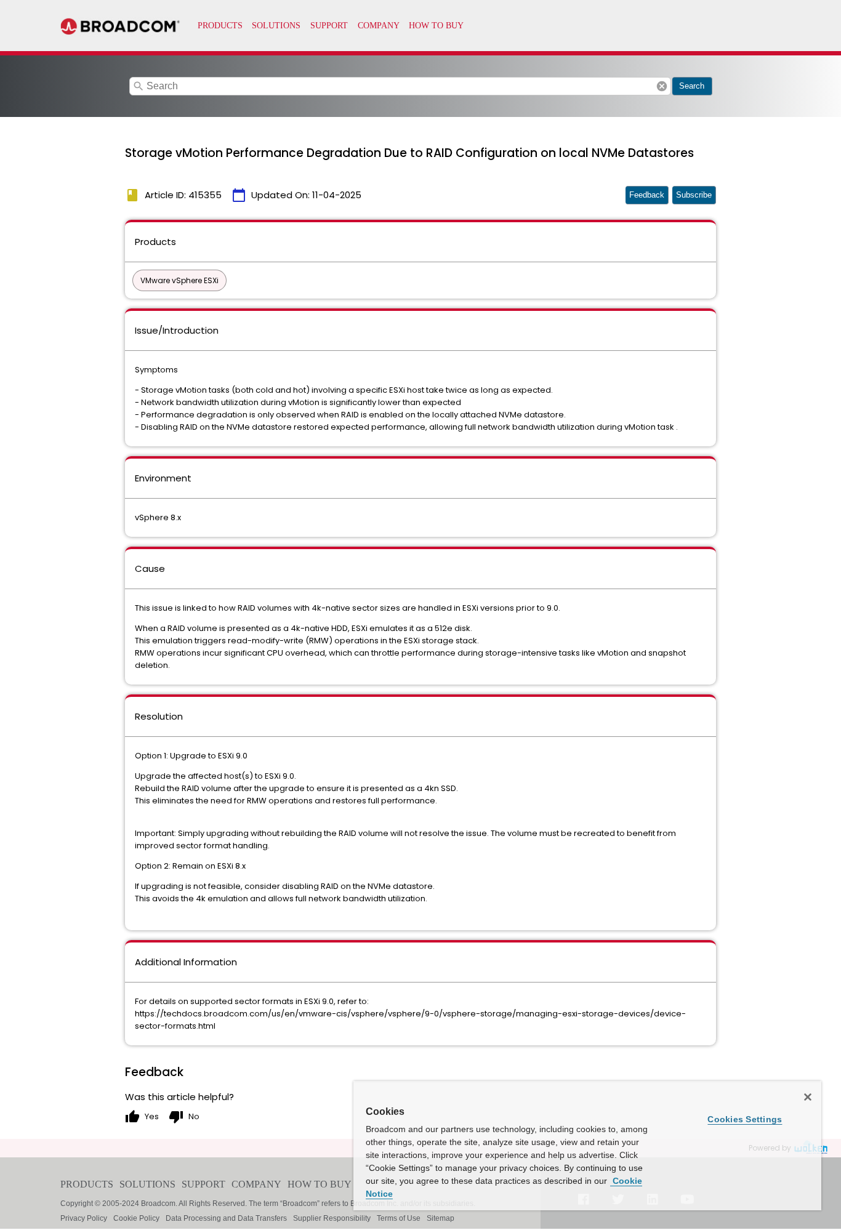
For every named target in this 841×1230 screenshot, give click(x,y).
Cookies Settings (744, 1119)
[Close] (807, 1097)
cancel (662, 86)
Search (691, 85)
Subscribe (694, 194)
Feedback (646, 194)
